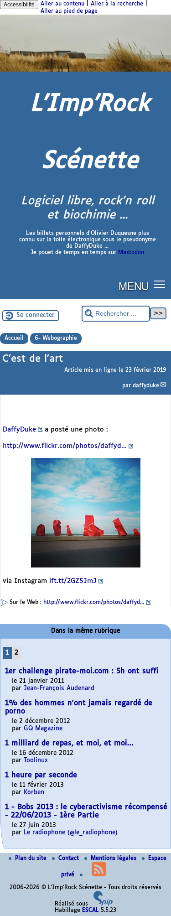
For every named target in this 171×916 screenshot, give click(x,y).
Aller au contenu (62, 4)
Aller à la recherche (117, 4)
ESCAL (90, 910)
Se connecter (35, 315)
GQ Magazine (43, 729)
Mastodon (131, 252)
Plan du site (31, 858)
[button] (159, 284)
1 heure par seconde (41, 775)
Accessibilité (19, 4)
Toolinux (36, 761)
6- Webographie (56, 338)
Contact (69, 858)
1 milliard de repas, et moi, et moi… (69, 743)
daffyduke (146, 386)
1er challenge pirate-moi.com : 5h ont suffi (81, 671)
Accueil (14, 338)
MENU (134, 285)
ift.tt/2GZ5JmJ (73, 581)
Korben (34, 793)
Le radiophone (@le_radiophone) (71, 833)
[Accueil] (85, 70)
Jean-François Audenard (59, 689)
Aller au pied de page (69, 11)
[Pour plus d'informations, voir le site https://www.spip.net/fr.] (103, 904)
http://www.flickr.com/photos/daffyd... (65, 446)
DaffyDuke (19, 430)
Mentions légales (114, 858)
